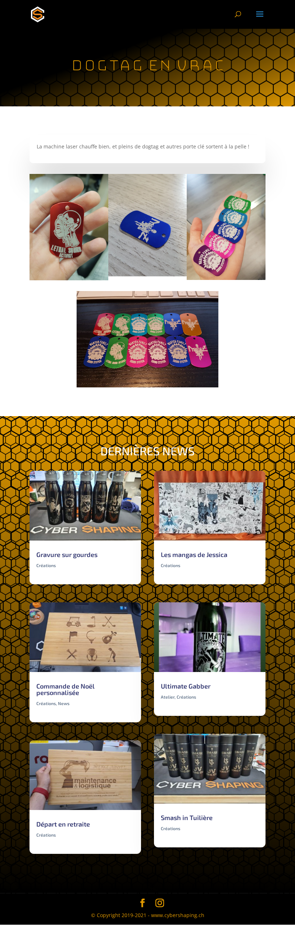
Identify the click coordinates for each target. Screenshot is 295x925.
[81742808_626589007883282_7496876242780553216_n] (147, 276)
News (63, 703)
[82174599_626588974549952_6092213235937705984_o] (147, 387)
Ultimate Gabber (185, 686)
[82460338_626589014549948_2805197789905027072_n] (69, 280)
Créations (46, 565)
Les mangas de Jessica (194, 554)
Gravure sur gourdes (66, 554)
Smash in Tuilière (187, 818)
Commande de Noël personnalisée (65, 689)
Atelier (167, 696)
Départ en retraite (63, 824)
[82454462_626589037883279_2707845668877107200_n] (226, 279)
